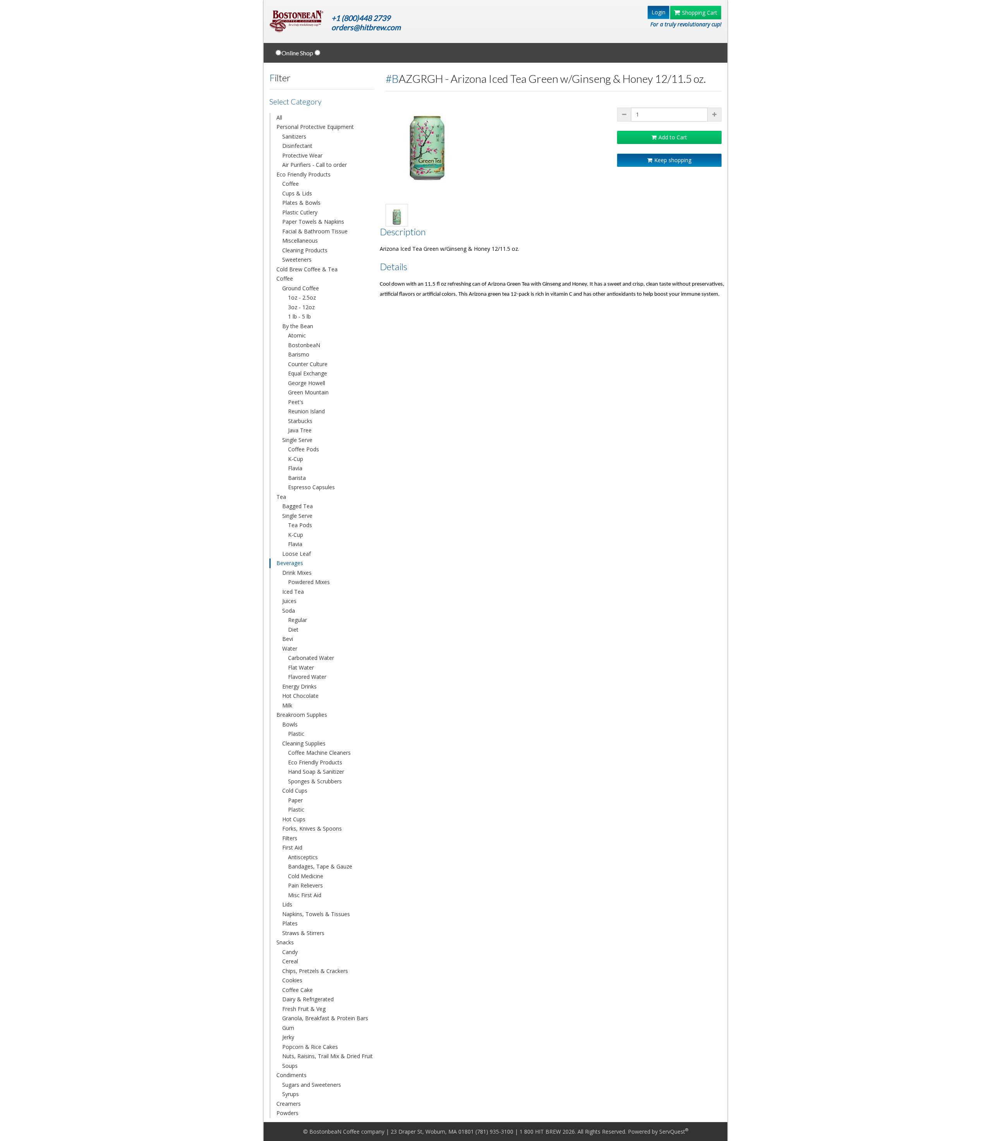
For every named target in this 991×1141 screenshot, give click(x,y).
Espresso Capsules (311, 487)
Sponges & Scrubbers (315, 781)
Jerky (288, 1037)
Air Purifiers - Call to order (314, 164)
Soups (290, 1065)
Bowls (290, 724)
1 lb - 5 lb (299, 316)
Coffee (290, 183)
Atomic (297, 335)
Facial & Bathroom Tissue (315, 231)
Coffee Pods (303, 449)
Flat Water (301, 667)
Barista (297, 477)
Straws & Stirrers (303, 933)
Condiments (291, 1075)
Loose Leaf (296, 553)
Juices (289, 601)
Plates (290, 923)
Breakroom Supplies (301, 714)
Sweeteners (297, 259)
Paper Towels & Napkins (313, 221)
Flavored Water (307, 676)
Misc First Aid (304, 895)
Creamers (288, 1103)
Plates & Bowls (301, 202)
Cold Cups (294, 790)
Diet (293, 629)
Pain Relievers (305, 885)
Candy (290, 952)
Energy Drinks (299, 686)
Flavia (295, 468)
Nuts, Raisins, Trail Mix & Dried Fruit (327, 1056)
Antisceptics (303, 857)
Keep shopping (672, 160)
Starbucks (300, 421)
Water (289, 648)
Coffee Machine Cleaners (319, 752)
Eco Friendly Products (303, 174)
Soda (288, 610)
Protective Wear (302, 155)
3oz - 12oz (301, 307)
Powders (287, 1113)
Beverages (289, 563)
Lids (287, 904)
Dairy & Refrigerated (308, 999)
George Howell (306, 383)
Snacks (285, 942)
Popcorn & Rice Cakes (310, 1046)
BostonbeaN (304, 345)
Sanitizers (294, 136)
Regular (297, 620)
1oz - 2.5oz (302, 297)
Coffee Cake (297, 990)
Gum (288, 1027)
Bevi (287, 638)
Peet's (295, 402)
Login (658, 12)
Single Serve (297, 440)
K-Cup (295, 459)
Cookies (292, 980)
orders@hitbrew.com (366, 27)
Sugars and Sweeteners (311, 1084)
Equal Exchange (307, 373)
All (279, 117)
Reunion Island (306, 411)
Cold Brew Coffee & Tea (307, 269)
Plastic (296, 733)
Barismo (298, 354)
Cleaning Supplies (304, 743)
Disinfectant (297, 145)
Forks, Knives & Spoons (312, 828)
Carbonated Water (311, 657)
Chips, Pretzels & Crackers (315, 971)
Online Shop (297, 53)
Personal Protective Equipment (315, 126)
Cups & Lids (297, 193)
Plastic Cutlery (299, 212)
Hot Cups (293, 819)
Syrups (290, 1094)
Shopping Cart (699, 12)
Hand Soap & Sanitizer (316, 771)
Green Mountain (308, 392)
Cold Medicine (305, 876)
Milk (287, 705)
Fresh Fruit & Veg (304, 1009)
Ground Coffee (300, 288)
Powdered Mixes (309, 582)
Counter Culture (307, 364)
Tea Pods (300, 525)
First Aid (292, 847)
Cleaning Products (304, 250)
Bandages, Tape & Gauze (320, 866)
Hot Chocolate (300, 695)
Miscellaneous (300, 240)
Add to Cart (672, 137)
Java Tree (300, 430)
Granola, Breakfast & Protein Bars (325, 1018)
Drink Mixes (297, 572)
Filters (289, 838)
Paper (295, 800)
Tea (281, 496)
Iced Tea (293, 591)
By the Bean (297, 326)
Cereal (290, 961)
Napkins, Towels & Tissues (316, 914)
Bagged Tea (297, 506)
